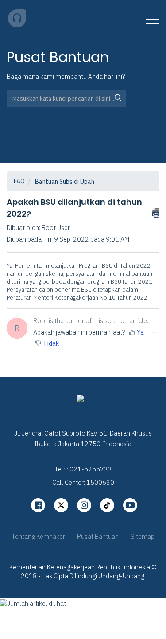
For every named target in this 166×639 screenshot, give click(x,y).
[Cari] (115, 98)
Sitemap (142, 536)
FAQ (19, 181)
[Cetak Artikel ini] (155, 213)
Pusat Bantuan (98, 536)
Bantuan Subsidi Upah (64, 182)
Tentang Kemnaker (38, 536)
